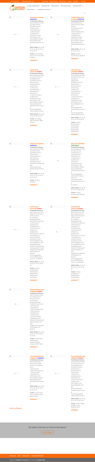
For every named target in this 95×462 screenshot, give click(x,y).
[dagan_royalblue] (17, 89)
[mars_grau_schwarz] (58, 163)
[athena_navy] (58, 37)
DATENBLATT (74, 58)
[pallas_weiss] (58, 376)
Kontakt (70, 1)
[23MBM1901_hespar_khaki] (17, 307)
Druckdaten (45, 1)
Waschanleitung (54, 1)
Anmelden (75, 1)
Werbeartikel (55, 6)
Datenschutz (25, 456)
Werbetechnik (45, 6)
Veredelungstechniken (33, 6)
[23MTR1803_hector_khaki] (17, 232)
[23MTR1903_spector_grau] (58, 234)
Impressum (13, 456)
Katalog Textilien (77, 6)
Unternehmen (62, 1)
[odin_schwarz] (17, 144)
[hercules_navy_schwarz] (58, 89)
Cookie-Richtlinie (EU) (37, 456)
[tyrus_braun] (17, 376)
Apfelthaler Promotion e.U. (23, 460)
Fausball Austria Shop (43, 9)
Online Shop (30, 9)
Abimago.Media (41, 460)
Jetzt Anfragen (47, 432)
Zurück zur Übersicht (16, 408)
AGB (19, 456)
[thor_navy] (17, 37)
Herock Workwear (66, 6)
